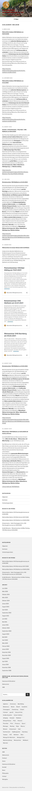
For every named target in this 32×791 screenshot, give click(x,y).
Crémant (5, 712)
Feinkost (4, 758)
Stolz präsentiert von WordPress (17, 787)
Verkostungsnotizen (7, 503)
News (3, 770)
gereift (11, 712)
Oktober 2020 (6, 628)
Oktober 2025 (6, 594)
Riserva (23, 726)
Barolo (12, 706)
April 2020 (5, 640)
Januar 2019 (5, 664)
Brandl (18, 706)
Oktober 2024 (6, 600)
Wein (22, 734)
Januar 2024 (5, 603)
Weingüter (5, 779)
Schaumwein (12, 729)
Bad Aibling (21, 704)
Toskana (5, 734)
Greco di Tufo (18, 712)
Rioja (17, 726)
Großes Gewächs (7, 715)
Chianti (22, 709)
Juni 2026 (4, 588)
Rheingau (5, 726)
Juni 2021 (4, 619)
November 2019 (6, 655)
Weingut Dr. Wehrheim (9, 737)
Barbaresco (6, 706)
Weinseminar (17, 740)
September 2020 (6, 631)
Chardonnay (15, 709)
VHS (10, 734)
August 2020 (5, 634)
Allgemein (5, 497)
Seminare (4, 500)
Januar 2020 (5, 649)
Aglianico (5, 704)
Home (3, 761)
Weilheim (16, 734)
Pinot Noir (5, 723)
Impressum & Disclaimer (8, 681)
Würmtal (5, 743)
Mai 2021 (4, 622)
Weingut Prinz (20, 737)
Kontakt (4, 767)
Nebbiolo (18, 718)
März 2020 (5, 643)
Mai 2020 (4, 637)
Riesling (12, 726)
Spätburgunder (16, 732)
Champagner (6, 709)
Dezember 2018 (6, 667)
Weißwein (25, 740)
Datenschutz (5, 684)
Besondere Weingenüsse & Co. (13, 11)
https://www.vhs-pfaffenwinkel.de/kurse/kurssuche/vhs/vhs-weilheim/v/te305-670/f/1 (13, 70)
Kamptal (12, 718)
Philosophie (5, 773)
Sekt (19, 729)
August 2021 (5, 615)
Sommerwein (6, 732)
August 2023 (5, 606)
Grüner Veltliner (18, 715)
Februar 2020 (5, 646)
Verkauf (4, 776)
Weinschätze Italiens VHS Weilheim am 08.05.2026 (15, 520)
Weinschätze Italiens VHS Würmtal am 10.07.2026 (15, 517)
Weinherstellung (7, 740)
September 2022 (6, 612)
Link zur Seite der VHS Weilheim (10, 486)
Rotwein (5, 729)
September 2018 (6, 670)
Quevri (23, 723)
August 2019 (5, 658)
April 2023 (5, 609)
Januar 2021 (5, 625)
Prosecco (17, 723)
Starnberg (24, 732)
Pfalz (14, 720)
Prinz (11, 723)
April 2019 (5, 661)
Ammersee (13, 704)
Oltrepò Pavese (7, 720)
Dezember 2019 (6, 652)
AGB (3, 687)
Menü (16, 19)
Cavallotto (24, 706)
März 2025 (5, 597)
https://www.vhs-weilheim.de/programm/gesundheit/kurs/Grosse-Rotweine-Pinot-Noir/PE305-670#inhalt (15, 171)
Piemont (20, 720)
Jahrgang (5, 718)
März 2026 (5, 591)
